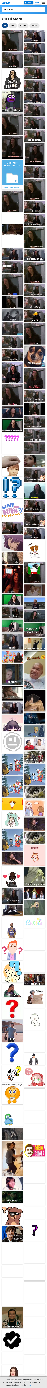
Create (29, 2)
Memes (34, 25)
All (5, 25)
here (29, 1385)
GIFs (13, 25)
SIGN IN (37, 2)
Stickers (23, 25)
